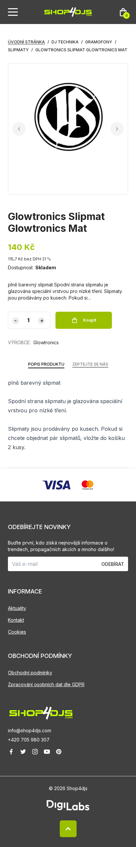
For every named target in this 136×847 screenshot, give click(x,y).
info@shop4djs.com (29, 730)
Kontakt (16, 620)
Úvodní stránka (26, 41)
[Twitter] (23, 751)
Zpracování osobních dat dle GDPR (46, 684)
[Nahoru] (68, 828)
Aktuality (17, 608)
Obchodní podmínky (30, 672)
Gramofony (98, 41)
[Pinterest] (58, 751)
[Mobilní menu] (13, 12)
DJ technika (65, 41)
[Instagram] (35, 751)
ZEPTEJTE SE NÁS (90, 364)
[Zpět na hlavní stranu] (68, 713)
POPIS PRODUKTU (46, 364)
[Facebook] (11, 751)
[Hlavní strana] (68, 12)
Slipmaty (18, 49)
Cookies (17, 632)
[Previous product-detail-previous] (19, 129)
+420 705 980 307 (29, 739)
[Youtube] (47, 751)
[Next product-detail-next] (117, 129)
